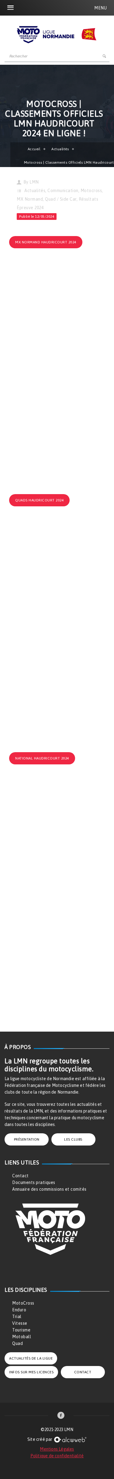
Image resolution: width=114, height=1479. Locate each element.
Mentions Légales (57, 1449)
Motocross (91, 190)
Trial (17, 1316)
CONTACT (83, 1372)
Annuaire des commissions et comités (49, 1189)
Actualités (60, 149)
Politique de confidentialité (57, 1455)
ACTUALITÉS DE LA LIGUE (31, 1358)
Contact (20, 1175)
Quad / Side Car (61, 199)
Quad (17, 1343)
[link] (61, 1416)
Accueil (34, 149)
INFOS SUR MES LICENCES (31, 1372)
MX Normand (30, 199)
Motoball (21, 1336)
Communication (62, 190)
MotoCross (23, 1303)
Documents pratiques (33, 1182)
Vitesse (19, 1323)
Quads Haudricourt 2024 (39, 500)
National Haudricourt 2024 (42, 758)
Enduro (19, 1309)
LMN (34, 182)
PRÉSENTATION (27, 1139)
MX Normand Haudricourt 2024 (45, 242)
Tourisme (21, 1330)
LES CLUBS (73, 1139)
